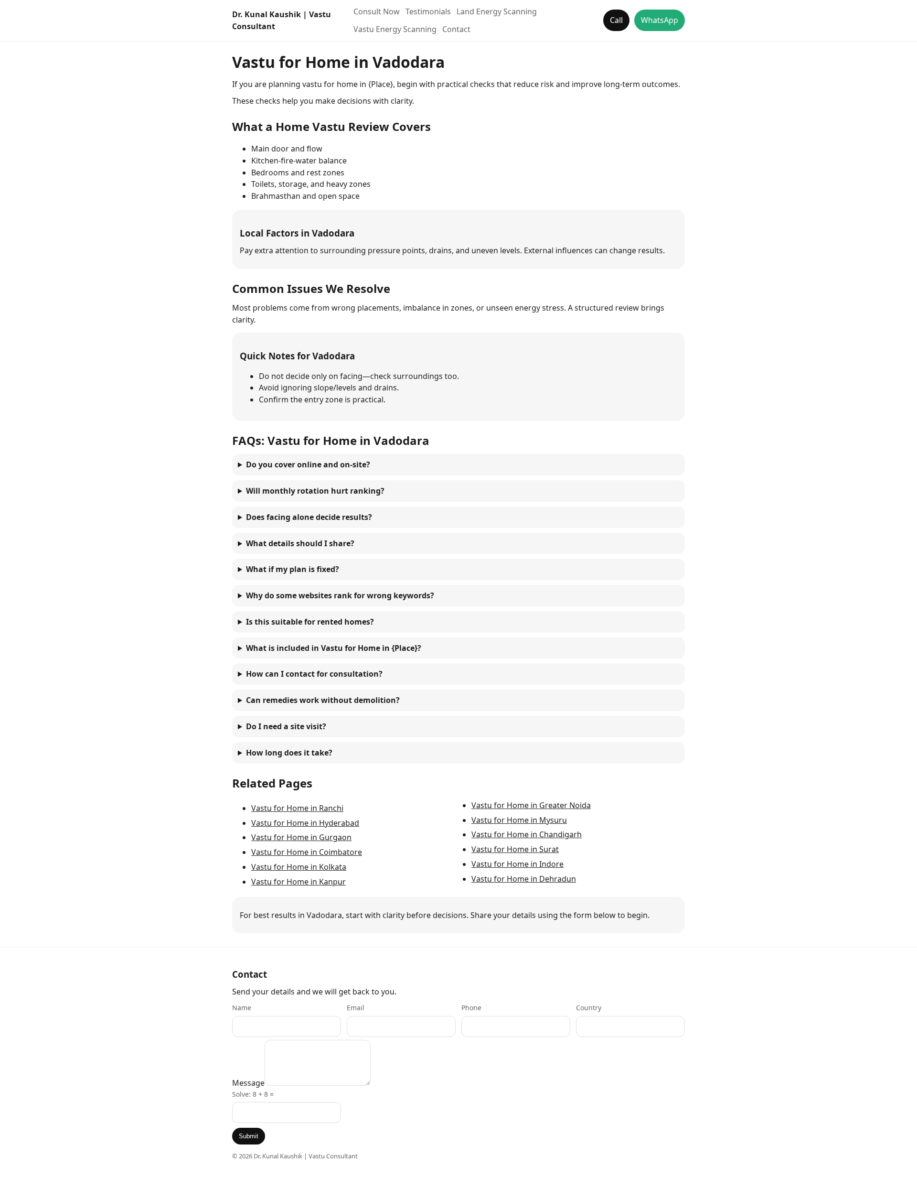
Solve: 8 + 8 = (253, 1094)
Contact (456, 29)
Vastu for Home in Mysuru (519, 820)
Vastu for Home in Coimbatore (306, 852)
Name (241, 1007)
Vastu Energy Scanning (395, 29)
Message (248, 1083)
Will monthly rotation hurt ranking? (315, 491)
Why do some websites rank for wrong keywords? (340, 595)
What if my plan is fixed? (292, 569)
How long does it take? (289, 752)
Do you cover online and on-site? (308, 464)
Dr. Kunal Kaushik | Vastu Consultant (281, 20)
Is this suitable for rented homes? (310, 621)
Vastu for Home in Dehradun (523, 879)
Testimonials (428, 11)
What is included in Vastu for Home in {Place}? (333, 648)
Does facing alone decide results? (309, 517)
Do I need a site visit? (286, 726)
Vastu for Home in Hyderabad (305, 823)
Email (355, 1007)
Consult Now (376, 11)
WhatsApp (659, 20)
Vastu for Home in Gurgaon (301, 837)
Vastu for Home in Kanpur (298, 881)
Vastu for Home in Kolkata (298, 867)
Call (616, 20)
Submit (248, 1136)
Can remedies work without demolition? (323, 700)
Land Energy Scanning (497, 11)
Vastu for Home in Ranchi (297, 808)
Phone (471, 1007)
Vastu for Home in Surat (515, 849)
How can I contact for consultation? (314, 674)
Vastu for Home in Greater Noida (531, 805)
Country (588, 1007)
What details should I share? (300, 543)
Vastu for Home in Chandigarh (526, 834)
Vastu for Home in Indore (517, 864)
